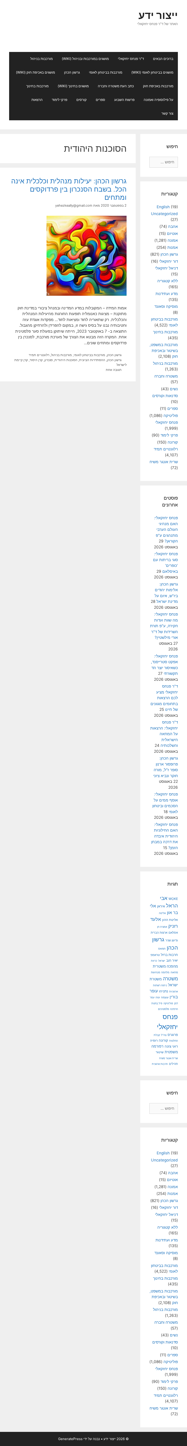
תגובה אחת (114, 370)
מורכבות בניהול (41, 59)
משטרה (170, 978)
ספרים (100, 100)
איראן (161, 906)
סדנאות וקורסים (165, 395)
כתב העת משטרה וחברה (116, 86)
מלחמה (165, 972)
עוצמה (165, 997)
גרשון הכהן (72, 72)
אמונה (173, 240)
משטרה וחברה (166, 376)
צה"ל (163, 1035)
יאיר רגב (172, 960)
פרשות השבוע (124, 100)
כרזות (154, 960)
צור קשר (167, 113)
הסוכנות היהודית (66, 360)
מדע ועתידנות (167, 293)
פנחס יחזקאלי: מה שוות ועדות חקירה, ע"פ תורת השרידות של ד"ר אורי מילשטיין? (164, 626)
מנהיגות (155, 972)
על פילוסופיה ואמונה (158, 100)
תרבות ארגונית (160, 1064)
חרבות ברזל (169, 955)
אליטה (162, 913)
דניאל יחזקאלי (166, 268)
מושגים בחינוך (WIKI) (73, 86)
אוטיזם (172, 233)
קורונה (173, 442)
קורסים (81, 100)
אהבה (173, 226)
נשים (174, 389)
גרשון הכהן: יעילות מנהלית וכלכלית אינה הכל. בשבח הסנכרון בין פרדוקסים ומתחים (69, 189)
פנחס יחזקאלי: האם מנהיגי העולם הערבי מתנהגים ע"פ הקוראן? (166, 529)
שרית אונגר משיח (164, 462)
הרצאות (37, 100)
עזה (158, 997)
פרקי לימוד (59, 100)
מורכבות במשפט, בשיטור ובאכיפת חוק (164, 350)
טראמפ (155, 955)
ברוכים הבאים (163, 59)
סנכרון (48, 360)
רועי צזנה (171, 1046)
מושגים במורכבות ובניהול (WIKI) (85, 59)
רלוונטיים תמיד (39, 355)
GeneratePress (70, 1439)
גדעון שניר (171, 940)
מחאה (174, 972)
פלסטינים (163, 1009)
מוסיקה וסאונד (166, 306)
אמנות (172, 247)
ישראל (161, 960)
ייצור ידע (158, 15)
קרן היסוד (36, 360)
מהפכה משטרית (165, 966)
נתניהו (163, 991)
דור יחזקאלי (168, 261)
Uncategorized (164, 213)
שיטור (160, 1052)
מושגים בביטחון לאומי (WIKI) (152, 72)
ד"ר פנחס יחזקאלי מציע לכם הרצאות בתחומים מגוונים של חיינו (164, 698)
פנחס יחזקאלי (166, 422)
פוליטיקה (171, 415)
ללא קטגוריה (167, 281)
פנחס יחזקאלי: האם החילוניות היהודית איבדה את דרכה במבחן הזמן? (164, 836)
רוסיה (154, 1040)
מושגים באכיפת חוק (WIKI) (35, 72)
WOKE (173, 899)
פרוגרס (173, 1035)
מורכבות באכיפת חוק (158, 86)
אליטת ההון (170, 920)
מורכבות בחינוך (37, 86)
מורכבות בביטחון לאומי (105, 72)
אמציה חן (162, 926)
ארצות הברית (159, 932)
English (163, 207)
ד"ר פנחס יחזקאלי (131, 59)
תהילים (173, 1064)
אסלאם (173, 932)
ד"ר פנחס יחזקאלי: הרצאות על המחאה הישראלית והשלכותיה (164, 734)
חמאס (162, 948)
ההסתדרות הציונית (92, 360)
